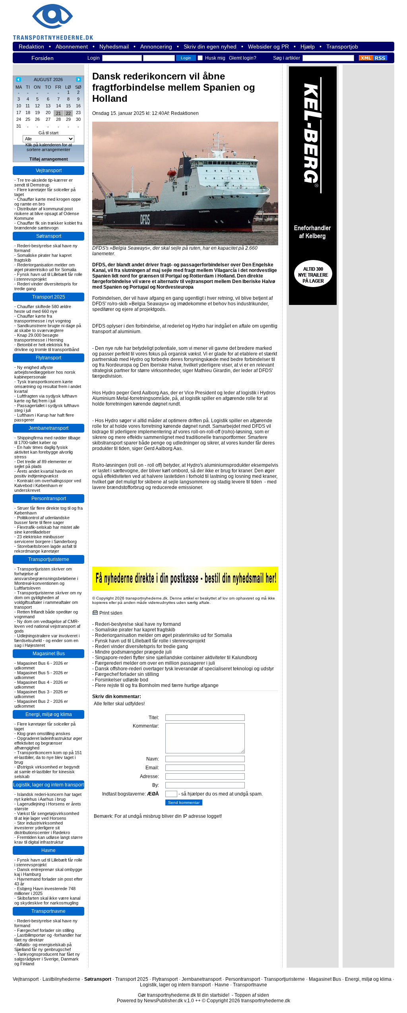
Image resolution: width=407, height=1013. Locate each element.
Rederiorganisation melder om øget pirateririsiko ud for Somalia (45, 267)
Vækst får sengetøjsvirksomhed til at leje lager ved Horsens (46, 816)
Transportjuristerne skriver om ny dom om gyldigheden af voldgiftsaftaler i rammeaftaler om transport (48, 599)
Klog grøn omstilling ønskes (43, 733)
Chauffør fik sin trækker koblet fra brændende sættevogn (48, 225)
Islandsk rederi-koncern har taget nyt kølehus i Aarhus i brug (47, 796)
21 (58, 113)
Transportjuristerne (48, 559)
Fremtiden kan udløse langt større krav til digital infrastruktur (48, 839)
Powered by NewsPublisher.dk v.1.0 (155, 1000)
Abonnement (72, 46)
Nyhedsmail (114, 46)
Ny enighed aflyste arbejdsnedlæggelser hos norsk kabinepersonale (45, 372)
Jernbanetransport (48, 428)
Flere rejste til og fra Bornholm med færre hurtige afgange (157, 685)
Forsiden (42, 58)
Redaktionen (185, 113)
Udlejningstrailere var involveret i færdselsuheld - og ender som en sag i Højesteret (46, 640)
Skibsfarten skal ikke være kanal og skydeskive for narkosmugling (47, 900)
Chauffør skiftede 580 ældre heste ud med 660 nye (42, 309)
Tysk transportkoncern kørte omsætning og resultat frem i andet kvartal (47, 386)
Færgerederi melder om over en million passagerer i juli (155, 663)
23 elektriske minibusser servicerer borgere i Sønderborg (45, 539)
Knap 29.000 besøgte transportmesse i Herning (38, 337)
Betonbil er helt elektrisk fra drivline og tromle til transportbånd (46, 347)
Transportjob (342, 46)
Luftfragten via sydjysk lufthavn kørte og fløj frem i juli (45, 398)
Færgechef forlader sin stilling (45, 930)
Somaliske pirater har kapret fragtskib (135, 630)
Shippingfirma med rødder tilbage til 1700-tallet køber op (47, 440)
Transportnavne (48, 911)
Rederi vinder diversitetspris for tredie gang (141, 646)
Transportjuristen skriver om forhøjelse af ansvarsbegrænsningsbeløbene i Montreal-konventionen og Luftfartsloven (46, 578)
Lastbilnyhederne (61, 979)
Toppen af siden (252, 995)
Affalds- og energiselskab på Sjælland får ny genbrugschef (43, 947)
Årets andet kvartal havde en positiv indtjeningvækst (43, 473)
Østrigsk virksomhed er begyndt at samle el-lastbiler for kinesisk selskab (46, 772)
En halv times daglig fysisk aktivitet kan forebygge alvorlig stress (43, 452)
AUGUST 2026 (48, 79)
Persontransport (48, 498)
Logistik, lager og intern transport (48, 785)
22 (68, 113)
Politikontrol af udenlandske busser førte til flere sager (42, 520)
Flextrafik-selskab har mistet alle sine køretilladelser (46, 529)
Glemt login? (242, 58)
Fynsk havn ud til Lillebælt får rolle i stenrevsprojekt (150, 641)
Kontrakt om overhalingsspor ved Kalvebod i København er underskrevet (47, 485)
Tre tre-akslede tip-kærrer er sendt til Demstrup (43, 182)
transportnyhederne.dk (56, 17)
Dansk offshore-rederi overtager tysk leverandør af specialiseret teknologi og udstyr (184, 668)
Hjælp (307, 46)
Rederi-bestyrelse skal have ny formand (138, 624)
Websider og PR (268, 46)
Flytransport (48, 358)
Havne (48, 850)
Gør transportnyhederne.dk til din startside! (183, 995)
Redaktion (31, 46)
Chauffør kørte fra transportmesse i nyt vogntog (42, 318)
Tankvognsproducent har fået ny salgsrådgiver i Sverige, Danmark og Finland (47, 959)
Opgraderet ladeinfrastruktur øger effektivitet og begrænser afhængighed (48, 743)
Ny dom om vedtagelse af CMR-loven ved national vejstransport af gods (47, 626)
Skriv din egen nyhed (210, 46)
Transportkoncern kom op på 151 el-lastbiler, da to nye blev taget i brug (48, 757)
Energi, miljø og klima (48, 714)
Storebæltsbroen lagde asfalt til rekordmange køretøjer (45, 548)
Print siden (110, 613)
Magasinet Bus (49, 653)
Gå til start (48, 132)
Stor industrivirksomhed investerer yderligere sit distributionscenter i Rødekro (42, 828)
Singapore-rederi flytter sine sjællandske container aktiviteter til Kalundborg (176, 657)
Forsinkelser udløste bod (121, 680)
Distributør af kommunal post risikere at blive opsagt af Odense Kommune (46, 213)
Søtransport (48, 236)
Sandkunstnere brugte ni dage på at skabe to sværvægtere (47, 328)
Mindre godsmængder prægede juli (133, 652)
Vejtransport (49, 170)
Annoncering (156, 46)
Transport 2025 (48, 297)
